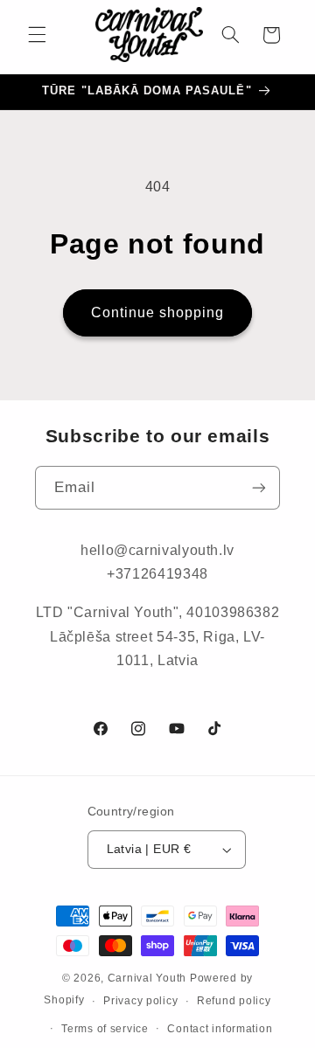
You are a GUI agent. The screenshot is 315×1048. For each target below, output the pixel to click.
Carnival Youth (147, 978)
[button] (37, 35)
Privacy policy (140, 1001)
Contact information (219, 1029)
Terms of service (105, 1029)
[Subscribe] (259, 487)
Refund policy (234, 1001)
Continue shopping (158, 312)
